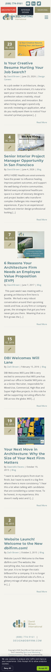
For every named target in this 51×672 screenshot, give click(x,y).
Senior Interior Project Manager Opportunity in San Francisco (24, 160)
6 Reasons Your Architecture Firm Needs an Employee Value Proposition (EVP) (22, 272)
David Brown (13, 76)
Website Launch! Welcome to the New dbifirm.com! (23, 543)
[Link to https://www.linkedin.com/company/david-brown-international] (33, 4)
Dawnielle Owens (15, 466)
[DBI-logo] (14, 14)
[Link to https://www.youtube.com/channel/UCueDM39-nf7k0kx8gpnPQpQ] (28, 4)
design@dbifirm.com (27, 640)
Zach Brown (13, 366)
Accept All (43, 668)
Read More (42, 122)
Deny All (7, 668)
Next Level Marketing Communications (24, 653)
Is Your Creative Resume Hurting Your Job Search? (23, 67)
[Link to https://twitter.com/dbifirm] (39, 4)
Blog (39, 169)
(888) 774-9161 (14, 3)
